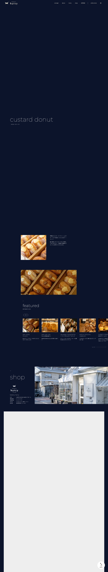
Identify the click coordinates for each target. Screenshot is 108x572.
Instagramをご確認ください (22, 401)
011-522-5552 (19, 398)
